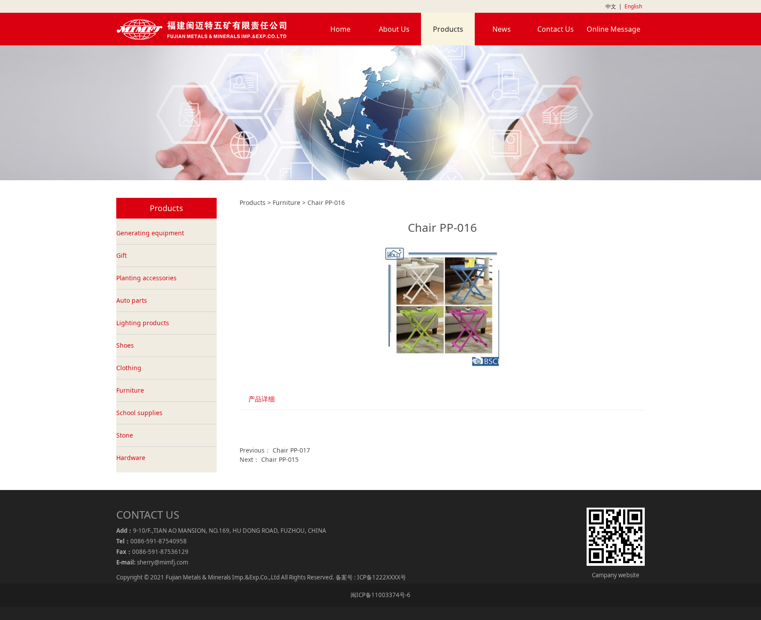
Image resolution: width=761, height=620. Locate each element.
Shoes (125, 345)
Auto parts (131, 300)
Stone (124, 435)
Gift (121, 255)
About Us (394, 29)
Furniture (130, 390)
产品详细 (261, 399)
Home (340, 29)
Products (448, 29)
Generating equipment (150, 233)
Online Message (613, 29)
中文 (611, 6)
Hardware (130, 457)
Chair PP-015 (280, 459)
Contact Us (555, 29)
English (633, 6)
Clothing (128, 368)
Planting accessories (146, 278)
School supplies (139, 412)
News (501, 29)
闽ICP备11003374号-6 (380, 595)
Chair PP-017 (291, 450)
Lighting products (142, 323)
